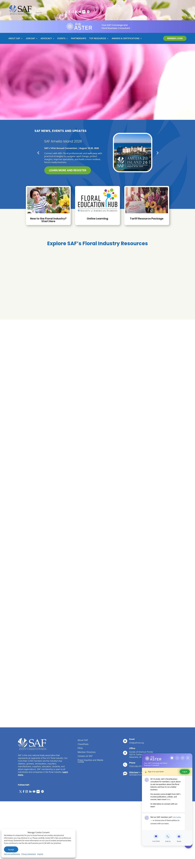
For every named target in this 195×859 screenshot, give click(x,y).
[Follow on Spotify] (88, 12)
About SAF (83, 740)
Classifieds (83, 744)
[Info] (172, 757)
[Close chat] (187, 757)
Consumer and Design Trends (150, 273)
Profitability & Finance (45, 273)
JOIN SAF (30, 39)
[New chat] (182, 757)
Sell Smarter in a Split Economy (138, 383)
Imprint (40, 854)
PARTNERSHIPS (78, 39)
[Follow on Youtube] (79, 11)
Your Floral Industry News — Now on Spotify (73, 144)
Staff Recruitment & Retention (44, 306)
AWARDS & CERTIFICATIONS (125, 39)
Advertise (113, 537)
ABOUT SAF (14, 39)
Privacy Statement (28, 854)
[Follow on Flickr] (83, 11)
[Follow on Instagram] (72, 11)
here (168, 800)
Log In (184, 772)
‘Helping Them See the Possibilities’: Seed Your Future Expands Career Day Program (96, 384)
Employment (110, 699)
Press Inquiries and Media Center (90, 761)
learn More (59, 621)
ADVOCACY (46, 39)
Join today (177, 817)
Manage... (107, 695)
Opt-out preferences (12, 854)
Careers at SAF (85, 756)
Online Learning (97, 218)
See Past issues (117, 526)
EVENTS (61, 39)
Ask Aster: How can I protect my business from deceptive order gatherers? (46, 384)
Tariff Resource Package (146, 218)
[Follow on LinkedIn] (76, 11)
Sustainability (97, 273)
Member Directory (87, 752)
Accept (11, 849)
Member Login (175, 38)
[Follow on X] (66, 11)
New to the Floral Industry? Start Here (48, 220)
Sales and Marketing (97, 306)
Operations (150, 306)
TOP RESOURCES (97, 39)
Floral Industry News (40, 375)
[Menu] (177, 757)
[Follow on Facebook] (69, 11)
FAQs (80, 748)
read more (39, 407)
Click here (133, 772)
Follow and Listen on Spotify (71, 169)
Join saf (24, 89)
